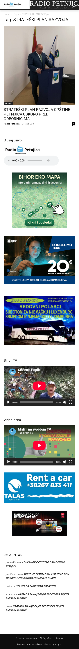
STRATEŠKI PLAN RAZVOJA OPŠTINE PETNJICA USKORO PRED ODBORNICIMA (37, 114)
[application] (39, 386)
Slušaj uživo (46, 638)
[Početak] (8, 402)
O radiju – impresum (26, 638)
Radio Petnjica (12, 123)
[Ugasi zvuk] (65, 402)
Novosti (8, 103)
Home (7, 14)
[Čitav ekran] (70, 402)
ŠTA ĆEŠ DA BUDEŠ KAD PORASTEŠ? (36, 586)
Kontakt (60, 638)
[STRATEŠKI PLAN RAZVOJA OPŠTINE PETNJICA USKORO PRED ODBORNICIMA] (39, 65)
